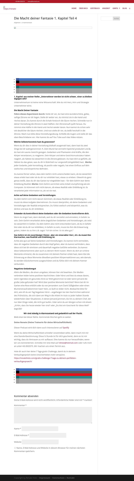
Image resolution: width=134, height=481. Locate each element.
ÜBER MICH (83, 8)
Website (17, 442)
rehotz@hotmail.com (68, 342)
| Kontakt (70, 478)
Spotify (66, 327)
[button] (17, 79)
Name (17, 428)
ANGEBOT (106, 8)
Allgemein (17, 23)
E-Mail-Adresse (21, 435)
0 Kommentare (27, 23)
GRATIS (115, 8)
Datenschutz (58, 478)
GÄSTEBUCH (95, 8)
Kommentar (20, 405)
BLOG (125, 8)
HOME (74, 8)
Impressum (44, 478)
